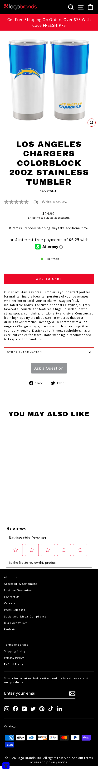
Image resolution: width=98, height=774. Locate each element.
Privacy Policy (14, 657)
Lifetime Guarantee (18, 590)
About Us (10, 577)
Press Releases (14, 610)
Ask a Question (49, 368)
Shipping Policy (15, 651)
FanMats (9, 629)
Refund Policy (14, 664)
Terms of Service (16, 644)
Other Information (24, 352)
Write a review (54, 202)
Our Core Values (15, 623)
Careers (9, 603)
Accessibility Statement (20, 583)
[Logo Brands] (20, 7)
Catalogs (10, 726)
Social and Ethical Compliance (25, 616)
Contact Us (11, 597)
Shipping (34, 217)
